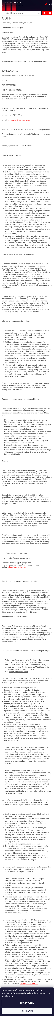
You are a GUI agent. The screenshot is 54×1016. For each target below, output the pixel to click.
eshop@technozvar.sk (18, 672)
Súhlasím (27, 1011)
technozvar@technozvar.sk (19, 120)
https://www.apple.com (17, 567)
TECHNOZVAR (13, 3)
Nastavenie (27, 1003)
